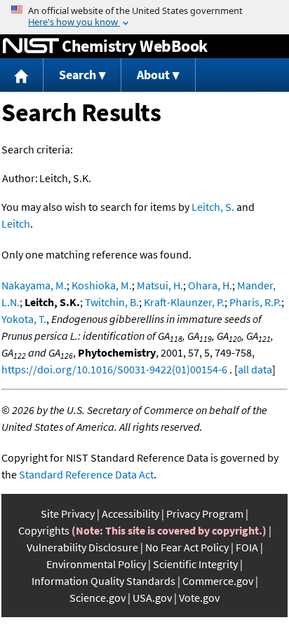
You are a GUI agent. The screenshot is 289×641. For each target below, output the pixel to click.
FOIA (247, 547)
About (153, 75)
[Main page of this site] (21, 75)
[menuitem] (21, 75)
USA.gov (152, 598)
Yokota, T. (23, 319)
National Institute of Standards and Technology (31, 46)
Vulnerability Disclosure (82, 547)
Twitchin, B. (112, 302)
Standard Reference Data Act (86, 474)
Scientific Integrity (195, 564)
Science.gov (97, 598)
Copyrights (43, 530)
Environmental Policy (96, 564)
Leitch (15, 223)
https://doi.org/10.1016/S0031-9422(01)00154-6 (114, 369)
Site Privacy (68, 513)
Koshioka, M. (102, 285)
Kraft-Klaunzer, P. (184, 302)
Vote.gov (199, 598)
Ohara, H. (210, 285)
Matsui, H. (160, 285)
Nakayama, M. (34, 285)
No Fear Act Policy (187, 547)
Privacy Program (204, 513)
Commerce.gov (217, 581)
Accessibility (130, 513)
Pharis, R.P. (255, 302)
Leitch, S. (212, 207)
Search (77, 75)
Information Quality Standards (103, 581)
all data (255, 369)
